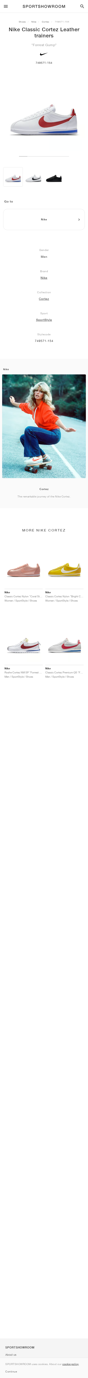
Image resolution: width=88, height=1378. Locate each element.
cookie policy (70, 1364)
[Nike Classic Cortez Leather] (13, 177)
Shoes (22, 21)
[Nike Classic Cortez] (54, 177)
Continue (11, 1371)
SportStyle (44, 319)
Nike (33, 21)
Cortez (45, 21)
